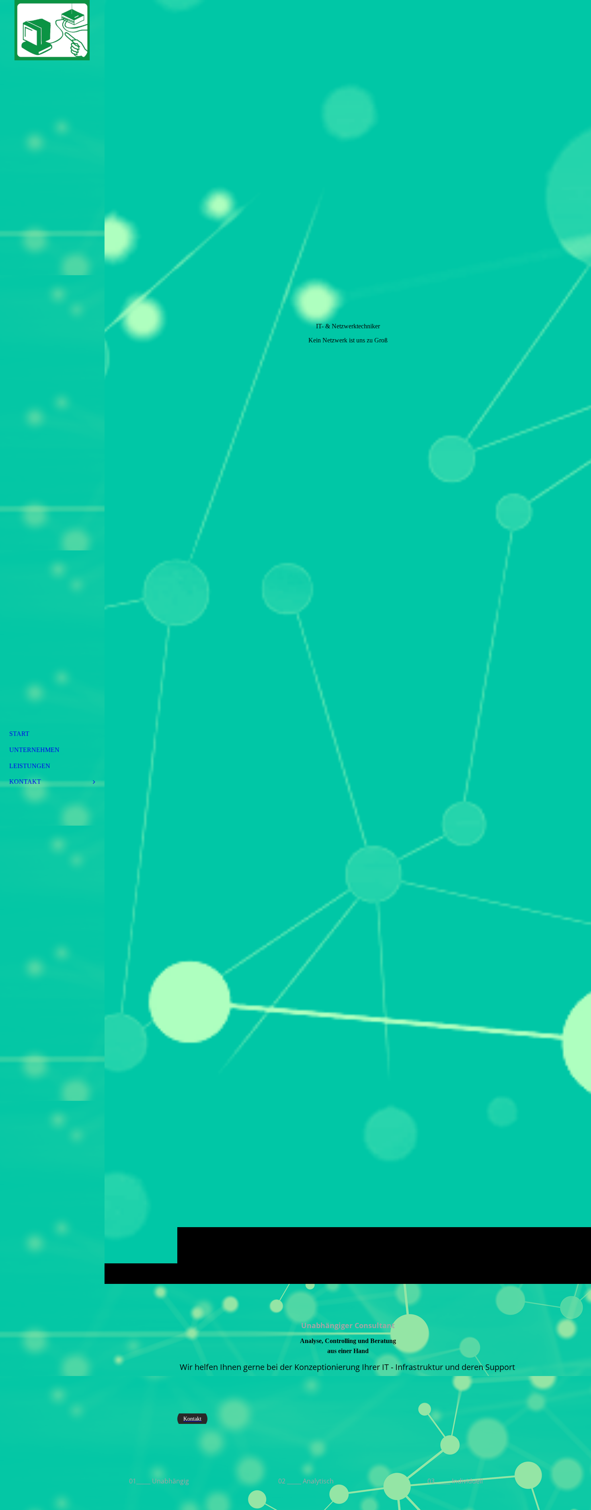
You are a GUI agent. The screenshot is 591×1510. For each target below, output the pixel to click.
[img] (348, 641)
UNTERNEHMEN (34, 749)
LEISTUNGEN (29, 765)
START (19, 733)
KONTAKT (25, 781)
